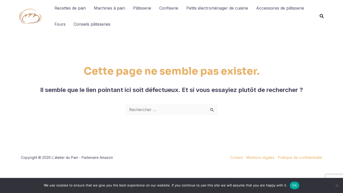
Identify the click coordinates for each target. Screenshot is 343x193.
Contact (236, 157)
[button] (322, 16)
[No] (336, 185)
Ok (294, 185)
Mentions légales (260, 157)
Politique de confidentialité (300, 157)
